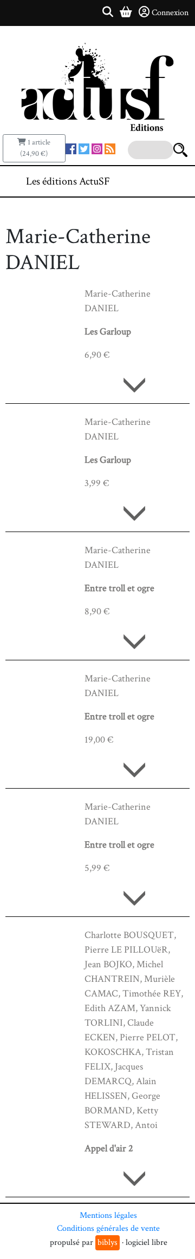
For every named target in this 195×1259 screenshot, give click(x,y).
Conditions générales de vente (108, 1228)
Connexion (170, 12)
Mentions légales (108, 1215)
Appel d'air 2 (108, 1148)
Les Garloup (107, 331)
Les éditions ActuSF (68, 181)
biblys (108, 1242)
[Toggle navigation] (154, 181)
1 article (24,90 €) (35, 148)
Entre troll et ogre (119, 588)
